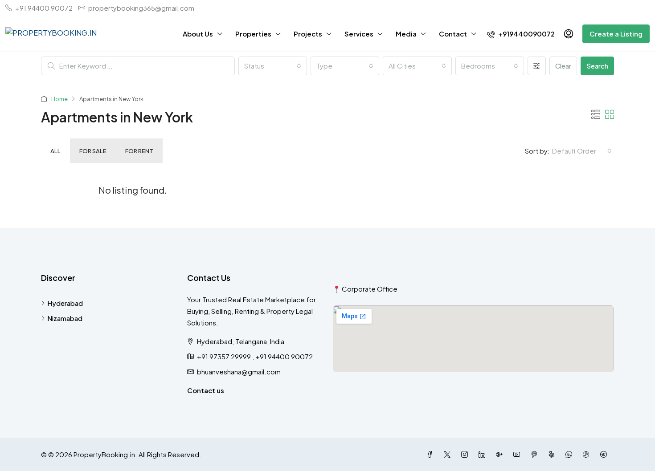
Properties (253, 33)
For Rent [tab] (139, 150)
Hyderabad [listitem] (65, 303)
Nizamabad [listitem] (64, 318)
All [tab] (55, 150)
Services (358, 33)
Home (59, 98)
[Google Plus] (501, 454)
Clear (563, 65)
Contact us (205, 390)
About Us (198, 33)
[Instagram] (466, 454)
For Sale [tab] (92, 150)
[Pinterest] (536, 454)
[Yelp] (553, 454)
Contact (453, 33)
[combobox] (272, 66)
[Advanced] (537, 66)
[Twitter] (449, 454)
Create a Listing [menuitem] (616, 33)
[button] (595, 114)
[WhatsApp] (570, 454)
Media (406, 33)
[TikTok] (588, 454)
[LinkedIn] (484, 454)
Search (597, 65)
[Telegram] (605, 454)
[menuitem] (521, 33)
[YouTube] (518, 454)
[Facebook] (431, 454)
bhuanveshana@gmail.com (239, 371)
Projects (308, 33)
